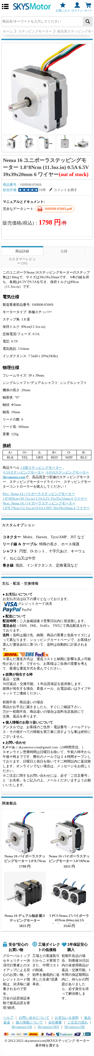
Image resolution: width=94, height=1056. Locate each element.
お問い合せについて (34, 1018)
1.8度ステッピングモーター (41, 468)
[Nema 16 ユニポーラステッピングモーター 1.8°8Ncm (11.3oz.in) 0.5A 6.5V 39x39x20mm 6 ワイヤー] (47, 88)
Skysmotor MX (48, 1027)
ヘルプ (8, 1018)
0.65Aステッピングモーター (67, 472)
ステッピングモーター (35, 31)
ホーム (8, 31)
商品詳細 (22, 251)
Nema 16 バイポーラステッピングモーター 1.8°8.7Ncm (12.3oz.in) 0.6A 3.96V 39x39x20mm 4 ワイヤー (25, 863)
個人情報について (29, 1022)
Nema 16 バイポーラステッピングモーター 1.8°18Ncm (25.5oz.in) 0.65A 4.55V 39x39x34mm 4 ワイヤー (69, 863)
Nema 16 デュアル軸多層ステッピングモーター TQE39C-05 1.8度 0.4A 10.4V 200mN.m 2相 (24, 923)
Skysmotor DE (74, 1027)
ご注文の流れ (77, 1022)
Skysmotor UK (21, 1027)
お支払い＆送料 (67, 1018)
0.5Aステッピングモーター (23, 472)
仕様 (64, 251)
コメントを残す (65, 190)
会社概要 (55, 1022)
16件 (42, 190)
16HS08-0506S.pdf (58, 209)
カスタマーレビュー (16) (22, 261)
